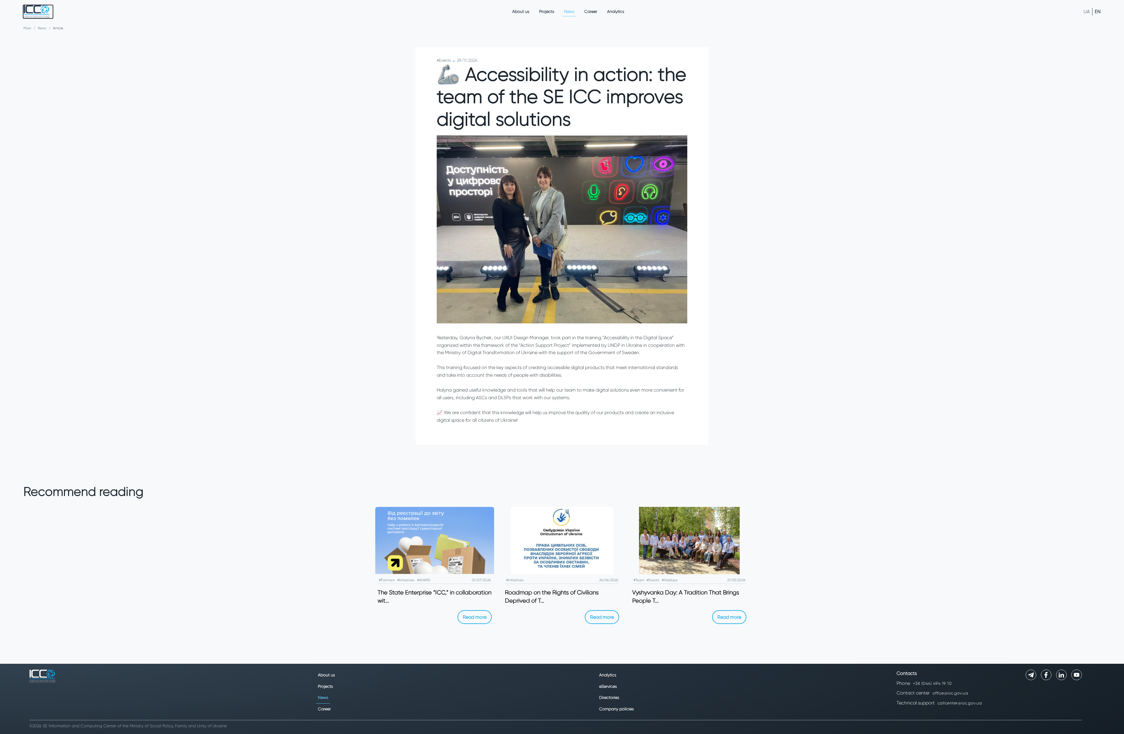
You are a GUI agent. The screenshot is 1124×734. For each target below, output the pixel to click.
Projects (546, 11)
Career (590, 11)
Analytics (615, 11)
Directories (609, 697)
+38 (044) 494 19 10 (932, 683)
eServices (608, 686)
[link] (38, 11)
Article (58, 28)
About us (520, 11)
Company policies (616, 708)
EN (1098, 11)
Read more (474, 617)
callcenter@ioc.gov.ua (960, 703)
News (569, 11)
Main (27, 28)
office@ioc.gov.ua (950, 693)
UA (1087, 11)
